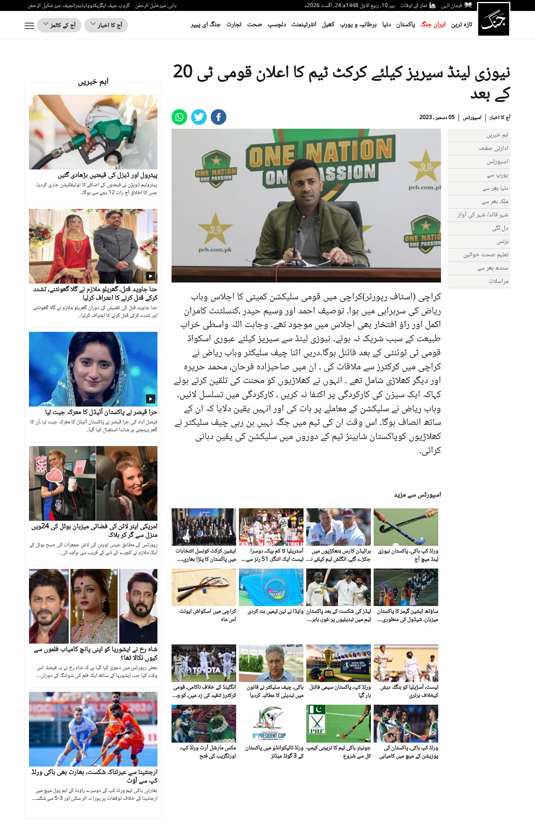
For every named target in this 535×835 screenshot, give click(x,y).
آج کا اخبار (109, 25)
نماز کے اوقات (413, 6)
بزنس (502, 241)
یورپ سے (497, 175)
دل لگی (500, 228)
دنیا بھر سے (495, 188)
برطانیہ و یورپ (358, 25)
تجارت (234, 25)
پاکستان (405, 25)
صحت (254, 25)
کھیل (328, 25)
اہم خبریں (497, 135)
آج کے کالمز (62, 25)
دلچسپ (277, 25)
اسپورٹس (472, 117)
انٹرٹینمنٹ (303, 25)
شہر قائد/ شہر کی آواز (483, 215)
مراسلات (498, 281)
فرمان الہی (451, 6)
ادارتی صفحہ (493, 148)
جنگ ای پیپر (206, 25)
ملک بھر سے (495, 201)
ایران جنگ (433, 25)
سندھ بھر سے (492, 268)
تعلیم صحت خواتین (485, 255)
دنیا (386, 25)
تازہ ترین (461, 25)
